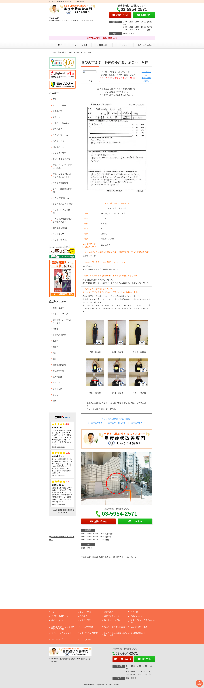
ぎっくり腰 (57, 389)
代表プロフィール (60, 135)
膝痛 (55, 359)
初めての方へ (58, 147)
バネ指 (55, 329)
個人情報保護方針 (60, 228)
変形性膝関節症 (59, 365)
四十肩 (55, 347)
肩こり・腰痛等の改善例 (62, 190)
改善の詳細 (146, 78)
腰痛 (55, 401)
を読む (146, 81)
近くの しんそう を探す (63, 204)
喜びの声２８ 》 (138, 423)
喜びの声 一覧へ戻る (116, 423)
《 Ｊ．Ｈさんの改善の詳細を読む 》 (116, 419)
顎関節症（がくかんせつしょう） (62, 321)
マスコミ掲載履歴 (60, 183)
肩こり (55, 395)
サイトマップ (58, 234)
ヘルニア (56, 383)
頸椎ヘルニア (58, 308)
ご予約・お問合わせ (144, 45)
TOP (60, 45)
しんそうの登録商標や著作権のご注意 (62, 220)
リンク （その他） (60, 240)
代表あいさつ (58, 141)
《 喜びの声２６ (94, 423)
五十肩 (55, 341)
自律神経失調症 (59, 335)
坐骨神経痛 (57, 377)
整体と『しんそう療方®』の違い (62, 166)
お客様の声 (102, 45)
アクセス (123, 45)
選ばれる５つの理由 (61, 159)
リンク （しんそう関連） (61, 211)
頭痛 (55, 353)
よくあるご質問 (59, 153)
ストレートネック (60, 314)
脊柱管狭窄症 (58, 371)
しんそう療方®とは (61, 198)
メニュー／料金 (80, 45)
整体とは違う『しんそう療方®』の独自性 (62, 175)
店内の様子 (57, 129)
